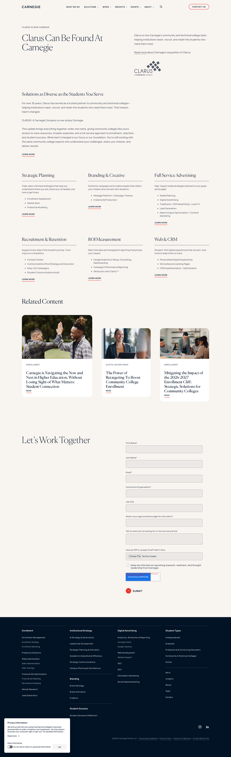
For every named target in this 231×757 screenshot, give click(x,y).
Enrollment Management (33, 637)
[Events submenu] (140, 7)
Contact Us (199, 6)
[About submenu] (153, 7)
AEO (120, 663)
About (168, 685)
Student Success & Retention (83, 715)
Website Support (125, 657)
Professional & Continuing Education (183, 649)
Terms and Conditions (148, 738)
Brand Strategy (77, 685)
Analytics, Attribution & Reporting (134, 637)
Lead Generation (29, 695)
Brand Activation (78, 692)
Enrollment (33, 364)
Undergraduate (172, 637)
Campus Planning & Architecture (85, 668)
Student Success (79, 708)
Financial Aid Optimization (34, 674)
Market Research (30, 689)
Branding (74, 678)
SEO (120, 669)
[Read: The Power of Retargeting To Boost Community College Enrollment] (126, 362)
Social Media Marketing (129, 682)
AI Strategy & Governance (82, 637)
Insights (169, 678)
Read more (140, 52)
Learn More (28, 154)
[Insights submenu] (126, 7)
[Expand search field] (161, 7)
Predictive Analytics (31, 652)
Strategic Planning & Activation (84, 649)
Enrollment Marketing (31, 646)
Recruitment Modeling (31, 683)
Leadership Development (81, 643)
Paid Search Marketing (128, 675)
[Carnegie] (31, 7)
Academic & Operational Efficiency (86, 656)
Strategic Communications (82, 662)
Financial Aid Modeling (31, 678)
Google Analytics (125, 646)
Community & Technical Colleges (181, 656)
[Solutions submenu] (98, 7)
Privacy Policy (165, 738)
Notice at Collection (182, 738)
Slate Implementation (31, 663)
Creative (74, 698)
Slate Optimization (31, 659)
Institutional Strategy (81, 630)
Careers (169, 697)
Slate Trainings (28, 668)
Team (167, 691)
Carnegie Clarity (124, 642)
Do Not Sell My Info (201, 738)
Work (167, 672)
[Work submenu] (110, 7)
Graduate (169, 643)
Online (168, 662)
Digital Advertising (117, 364)
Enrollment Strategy (30, 642)
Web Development (126, 652)
